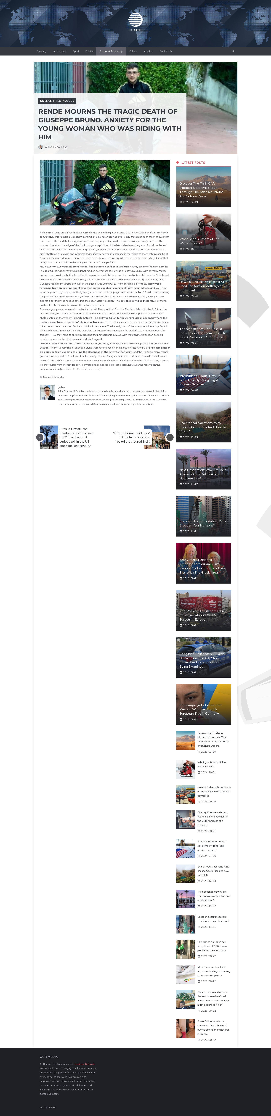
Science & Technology (111, 51)
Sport (76, 51)
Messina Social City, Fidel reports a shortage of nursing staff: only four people (213, 971)
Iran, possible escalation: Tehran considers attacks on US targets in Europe (203, 615)
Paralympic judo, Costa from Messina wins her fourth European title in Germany (200, 709)
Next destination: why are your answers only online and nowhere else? (202, 474)
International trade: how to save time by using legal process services (200, 380)
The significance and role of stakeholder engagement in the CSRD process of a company (203, 333)
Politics (89, 51)
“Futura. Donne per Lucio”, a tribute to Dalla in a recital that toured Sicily (131, 437)
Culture (133, 51)
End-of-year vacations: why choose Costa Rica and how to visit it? (202, 427)
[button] (233, 51)
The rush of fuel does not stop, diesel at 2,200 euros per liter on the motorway (212, 946)
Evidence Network (85, 1064)
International (59, 51)
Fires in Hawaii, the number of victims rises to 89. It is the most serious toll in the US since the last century (77, 437)
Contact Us (166, 51)
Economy (42, 51)
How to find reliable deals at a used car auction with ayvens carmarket (203, 286)
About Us (148, 51)
